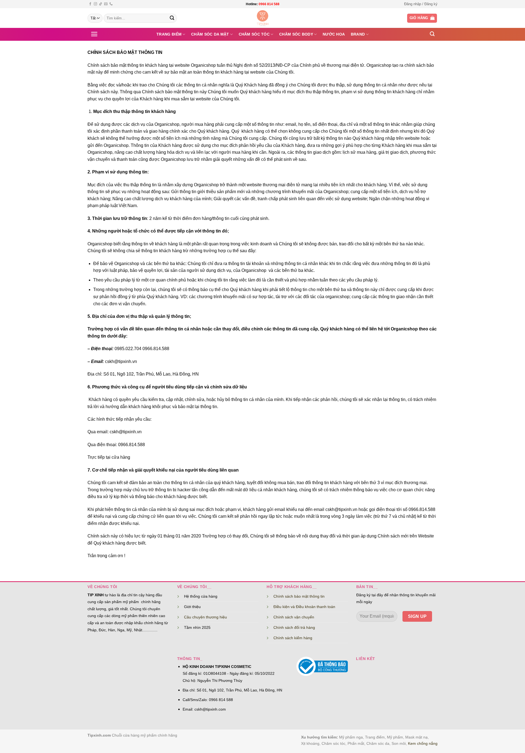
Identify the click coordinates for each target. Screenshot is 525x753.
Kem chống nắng (423, 743)
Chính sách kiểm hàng (292, 638)
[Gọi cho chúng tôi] (111, 4)
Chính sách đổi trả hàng (294, 627)
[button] (421, 4)
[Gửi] (172, 18)
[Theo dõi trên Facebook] (90, 4)
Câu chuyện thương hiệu (205, 617)
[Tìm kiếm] (432, 34)
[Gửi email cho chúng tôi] (105, 4)
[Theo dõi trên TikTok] (100, 4)
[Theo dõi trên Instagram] (95, 4)
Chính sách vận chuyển (293, 617)
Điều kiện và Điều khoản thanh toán (304, 606)
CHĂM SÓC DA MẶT (210, 34)
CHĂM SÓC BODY (296, 34)
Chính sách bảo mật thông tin (299, 596)
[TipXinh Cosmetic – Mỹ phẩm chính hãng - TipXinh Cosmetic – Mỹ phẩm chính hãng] (263, 18)
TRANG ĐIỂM (169, 34)
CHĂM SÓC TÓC (254, 34)
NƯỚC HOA (334, 34)
